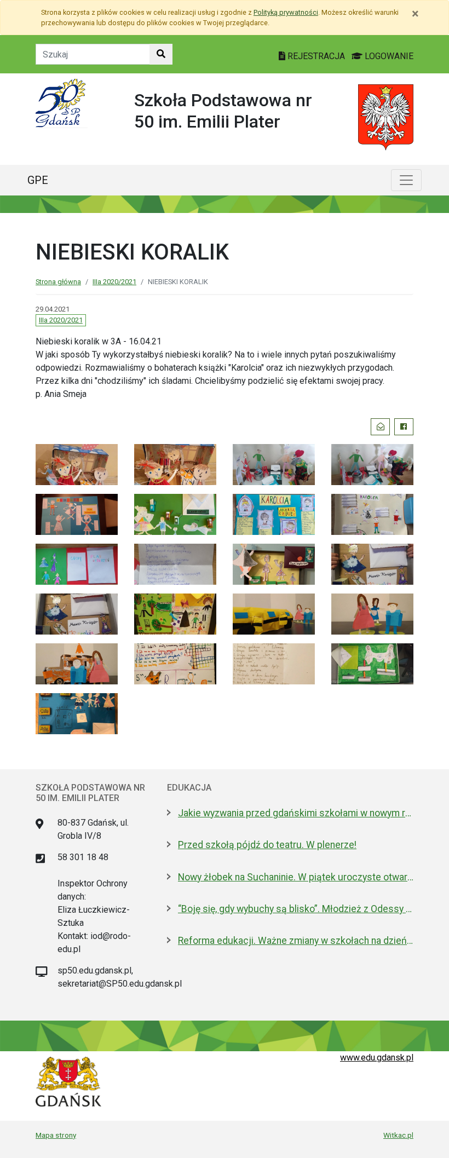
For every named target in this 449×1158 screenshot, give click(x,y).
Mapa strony (56, 1135)
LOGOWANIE (387, 56)
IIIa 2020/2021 (114, 282)
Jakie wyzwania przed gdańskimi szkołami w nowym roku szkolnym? (295, 813)
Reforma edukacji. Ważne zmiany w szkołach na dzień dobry (295, 940)
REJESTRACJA (316, 56)
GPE (37, 180)
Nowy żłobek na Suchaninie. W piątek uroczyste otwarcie (295, 877)
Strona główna (58, 282)
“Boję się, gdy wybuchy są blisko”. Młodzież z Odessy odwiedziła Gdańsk (295, 908)
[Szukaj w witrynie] (160, 54)
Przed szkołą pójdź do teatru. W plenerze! (267, 844)
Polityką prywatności (286, 12)
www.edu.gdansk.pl (376, 1057)
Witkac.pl (398, 1135)
